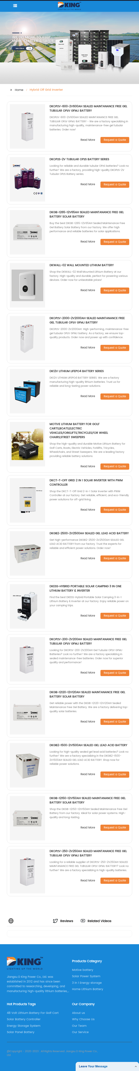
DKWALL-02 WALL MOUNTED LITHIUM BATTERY (82, 265)
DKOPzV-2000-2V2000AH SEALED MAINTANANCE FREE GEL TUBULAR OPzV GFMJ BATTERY (87, 320)
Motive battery (82, 970)
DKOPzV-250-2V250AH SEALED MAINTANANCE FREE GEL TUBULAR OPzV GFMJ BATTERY (88, 853)
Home (19, 90)
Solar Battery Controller (24, 1019)
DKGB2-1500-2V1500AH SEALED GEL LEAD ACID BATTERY (88, 745)
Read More (88, 140)
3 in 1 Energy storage (87, 983)
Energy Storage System (23, 1026)
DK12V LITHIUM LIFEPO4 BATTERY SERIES (77, 371)
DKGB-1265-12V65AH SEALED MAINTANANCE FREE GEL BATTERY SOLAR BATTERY (87, 214)
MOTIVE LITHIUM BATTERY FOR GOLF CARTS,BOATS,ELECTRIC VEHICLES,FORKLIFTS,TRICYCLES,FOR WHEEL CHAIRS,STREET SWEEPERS (79, 431)
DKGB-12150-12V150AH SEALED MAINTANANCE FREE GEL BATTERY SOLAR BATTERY (88, 800)
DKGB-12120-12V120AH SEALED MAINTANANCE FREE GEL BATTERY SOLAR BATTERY (87, 694)
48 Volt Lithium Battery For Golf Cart (33, 1013)
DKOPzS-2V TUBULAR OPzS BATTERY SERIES (79, 159)
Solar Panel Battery (20, 1032)
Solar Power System (86, 976)
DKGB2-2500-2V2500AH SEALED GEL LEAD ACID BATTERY (89, 533)
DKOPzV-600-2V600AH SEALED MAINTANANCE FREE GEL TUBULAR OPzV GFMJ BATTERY (88, 108)
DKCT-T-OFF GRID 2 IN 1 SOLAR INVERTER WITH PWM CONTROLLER (86, 482)
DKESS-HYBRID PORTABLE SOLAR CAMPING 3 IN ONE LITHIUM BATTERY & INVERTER (85, 588)
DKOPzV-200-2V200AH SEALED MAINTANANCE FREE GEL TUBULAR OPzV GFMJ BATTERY (88, 641)
